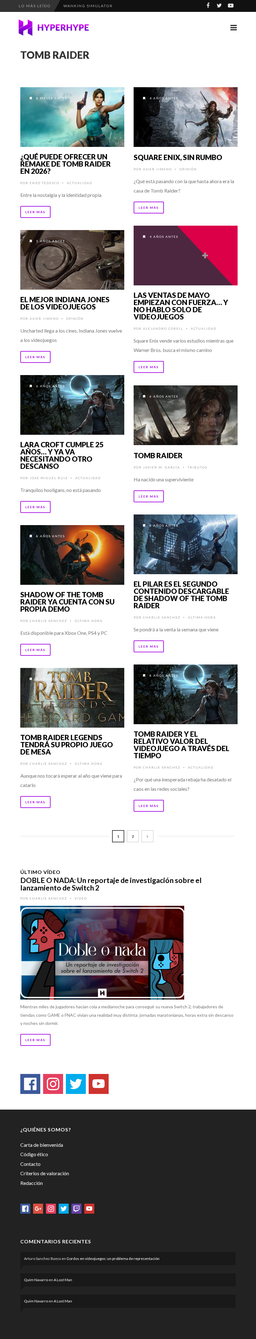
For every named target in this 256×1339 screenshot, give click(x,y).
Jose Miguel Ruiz (49, 478)
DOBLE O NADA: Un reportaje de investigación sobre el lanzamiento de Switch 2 (111, 884)
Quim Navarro (36, 1279)
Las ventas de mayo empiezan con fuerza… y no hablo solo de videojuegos (181, 306)
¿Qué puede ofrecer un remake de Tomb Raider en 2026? (65, 163)
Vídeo (81, 898)
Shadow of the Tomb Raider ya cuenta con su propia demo (67, 601)
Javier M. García (161, 467)
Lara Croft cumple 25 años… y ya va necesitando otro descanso (61, 455)
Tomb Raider (158, 455)
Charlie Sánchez (161, 617)
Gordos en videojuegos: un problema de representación (113, 1258)
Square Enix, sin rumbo (178, 157)
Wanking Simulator (88, 5)
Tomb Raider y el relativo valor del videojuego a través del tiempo (181, 745)
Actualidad (79, 183)
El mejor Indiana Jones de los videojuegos (65, 303)
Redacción (31, 1183)
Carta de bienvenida (41, 1145)
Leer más (35, 212)
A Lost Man (63, 1279)
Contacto (30, 1164)
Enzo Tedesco (44, 183)
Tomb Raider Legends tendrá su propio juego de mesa (66, 744)
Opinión (188, 169)
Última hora (202, 617)
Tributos (197, 467)
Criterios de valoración (44, 1173)
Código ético (34, 1154)
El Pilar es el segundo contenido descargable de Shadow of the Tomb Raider (181, 594)
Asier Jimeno (157, 169)
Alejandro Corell (163, 328)
